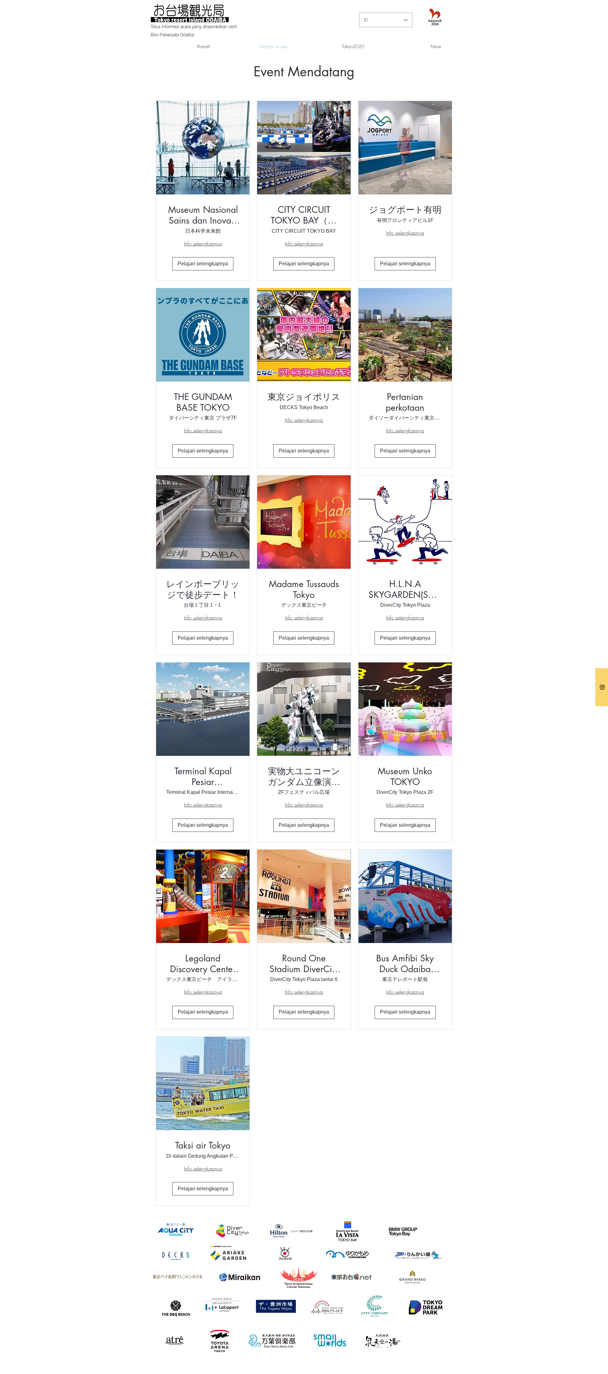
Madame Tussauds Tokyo (304, 589)
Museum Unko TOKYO (405, 776)
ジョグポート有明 (405, 210)
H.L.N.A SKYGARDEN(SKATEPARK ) (405, 589)
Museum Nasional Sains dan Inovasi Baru (203, 215)
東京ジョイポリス (304, 397)
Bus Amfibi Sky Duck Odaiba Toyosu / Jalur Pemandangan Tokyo (405, 963)
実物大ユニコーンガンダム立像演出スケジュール (304, 776)
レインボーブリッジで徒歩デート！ (202, 589)
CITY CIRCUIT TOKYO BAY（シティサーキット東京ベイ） (304, 215)
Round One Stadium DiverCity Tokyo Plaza (304, 963)
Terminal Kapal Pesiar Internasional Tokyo (202, 776)
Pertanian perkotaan (405, 402)
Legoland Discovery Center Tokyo (203, 963)
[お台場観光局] (602, 687)
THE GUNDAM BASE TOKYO (203, 402)
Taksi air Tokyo (203, 1145)
